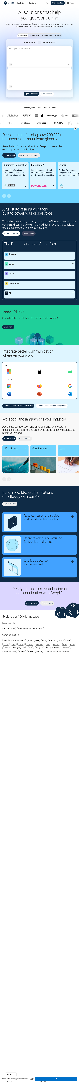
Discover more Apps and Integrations (51, 406)
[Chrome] (8, 386)
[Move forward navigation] (9, 196)
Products (20, 3)
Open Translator (31, 94)
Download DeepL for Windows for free (18, 406)
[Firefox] (39, 386)
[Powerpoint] (39, 393)
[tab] (22, 35)
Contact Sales (28, 233)
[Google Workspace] (70, 386)
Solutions (32, 3)
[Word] (8, 393)
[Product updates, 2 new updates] (47, 3)
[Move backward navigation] (4, 196)
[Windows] (8, 371)
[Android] (70, 371)
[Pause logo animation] (75, 128)
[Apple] (39, 371)
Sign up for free (10, 504)
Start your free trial (11, 233)
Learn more (8, 327)
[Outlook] (70, 393)
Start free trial (57, 3)
